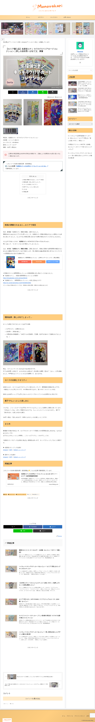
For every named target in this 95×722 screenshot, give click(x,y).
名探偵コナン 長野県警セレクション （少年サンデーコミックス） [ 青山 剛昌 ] (39, 257)
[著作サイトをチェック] (80, 62)
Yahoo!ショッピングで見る (53, 261)
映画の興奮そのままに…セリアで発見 (33, 179)
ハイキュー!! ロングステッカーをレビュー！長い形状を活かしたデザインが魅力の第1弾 (80, 155)
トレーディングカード (21, 494)
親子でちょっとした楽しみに (31, 187)
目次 (30, 176)
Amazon (5, 450)
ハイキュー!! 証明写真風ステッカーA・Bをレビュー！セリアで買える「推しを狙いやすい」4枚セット (79, 138)
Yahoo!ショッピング (20, 450)
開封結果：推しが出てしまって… (32, 182)
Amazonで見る (39, 261)
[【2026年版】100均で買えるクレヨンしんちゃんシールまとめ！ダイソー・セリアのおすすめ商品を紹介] (35, 28)
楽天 (10, 450)
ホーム (63, 716)
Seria (6, 494)
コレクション (12, 494)
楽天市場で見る (25, 261)
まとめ (25, 189)
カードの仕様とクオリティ (30, 184)
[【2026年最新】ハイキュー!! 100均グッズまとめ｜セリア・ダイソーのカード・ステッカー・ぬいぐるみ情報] (12, 28)
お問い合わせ (89, 716)
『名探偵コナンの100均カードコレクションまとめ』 (31, 166)
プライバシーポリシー (80, 716)
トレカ (30, 494)
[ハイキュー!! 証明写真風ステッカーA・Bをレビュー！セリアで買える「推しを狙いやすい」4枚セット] (82, 28)
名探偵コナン (36, 494)
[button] (53, 92)
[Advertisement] (32, 209)
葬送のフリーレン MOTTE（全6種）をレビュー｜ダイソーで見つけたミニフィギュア (80, 147)
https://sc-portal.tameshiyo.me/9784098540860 (17, 283)
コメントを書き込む (32, 699)
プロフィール (70, 716)
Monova (80, 51)
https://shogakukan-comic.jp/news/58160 (15, 278)
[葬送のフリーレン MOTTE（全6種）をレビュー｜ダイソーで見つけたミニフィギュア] (59, 28)
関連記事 (25, 191)
